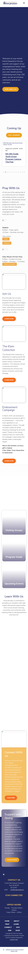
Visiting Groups (14, 530)
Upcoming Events (14, 583)
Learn (16, 924)
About (16, 921)
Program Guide (14, 557)
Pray (7, 924)
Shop (18, 930)
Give (18, 927)
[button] (4, 172)
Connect (8, 927)
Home (7, 921)
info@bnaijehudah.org (17, 890)
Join (9, 930)
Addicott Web (14, 939)
